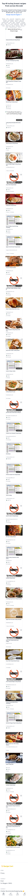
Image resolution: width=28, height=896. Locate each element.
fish (2, 23)
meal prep (16, 24)
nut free (22, 20)
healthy (12, 21)
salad (21, 24)
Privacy (2, 873)
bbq (25, 24)
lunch (7, 24)
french (19, 27)
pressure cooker (15, 23)
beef (14, 22)
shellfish (18, 22)
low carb (12, 19)
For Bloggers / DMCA (6, 883)
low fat (17, 20)
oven (3, 25)
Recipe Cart (8, 866)
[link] (14, 38)
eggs (6, 23)
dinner (11, 24)
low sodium (11, 20)
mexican (18, 25)
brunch (2, 24)
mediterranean (13, 27)
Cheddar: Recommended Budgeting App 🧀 (12, 891)
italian (13, 25)
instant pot (22, 23)
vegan (23, 19)
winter (3, 19)
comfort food (5, 22)
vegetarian (18, 19)
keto (7, 19)
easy (10, 22)
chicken (5, 20)
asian (7, 27)
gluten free (6, 21)
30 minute (21, 21)
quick (16, 21)
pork (9, 23)
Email (2, 881)
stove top (8, 25)
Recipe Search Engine (13, 14)
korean (23, 25)
